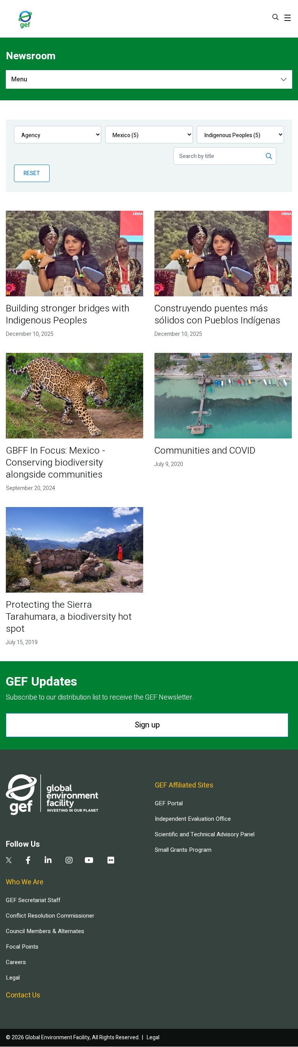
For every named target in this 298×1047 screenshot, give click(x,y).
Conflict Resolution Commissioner (50, 915)
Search (275, 17)
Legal (13, 977)
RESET (32, 173)
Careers (16, 962)
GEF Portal (169, 803)
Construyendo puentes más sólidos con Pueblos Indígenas (217, 314)
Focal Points (22, 946)
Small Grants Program (183, 850)
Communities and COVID (204, 450)
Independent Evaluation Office (193, 819)
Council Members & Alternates (45, 931)
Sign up (147, 725)
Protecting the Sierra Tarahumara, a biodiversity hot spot (69, 617)
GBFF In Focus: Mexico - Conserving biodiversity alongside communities (55, 462)
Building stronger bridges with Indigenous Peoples (67, 314)
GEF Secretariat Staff (33, 900)
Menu (19, 79)
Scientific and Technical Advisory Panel (205, 834)
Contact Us (23, 995)
